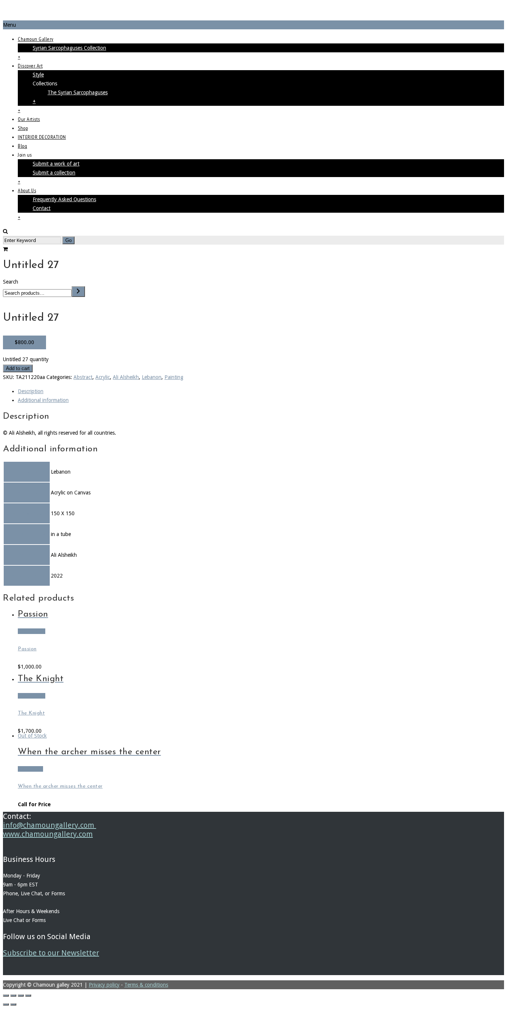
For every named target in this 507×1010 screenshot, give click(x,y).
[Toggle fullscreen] (13, 995)
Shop (23, 128)
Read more (30, 769)
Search (10, 282)
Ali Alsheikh (126, 377)
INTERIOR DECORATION (42, 137)
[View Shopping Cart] (5, 249)
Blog (22, 146)
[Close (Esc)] (28, 995)
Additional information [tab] (43, 400)
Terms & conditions (146, 985)
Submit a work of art (56, 164)
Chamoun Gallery (35, 39)
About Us (27, 190)
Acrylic (102, 377)
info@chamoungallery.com (49, 825)
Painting (173, 377)
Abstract (82, 377)
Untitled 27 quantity (26, 359)
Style (38, 75)
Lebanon (151, 377)
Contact (41, 208)
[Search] (78, 291)
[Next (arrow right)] (13, 1004)
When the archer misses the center (60, 786)
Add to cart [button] (31, 631)
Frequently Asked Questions (64, 199)
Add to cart (18, 368)
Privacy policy (104, 985)
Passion (27, 649)
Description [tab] (30, 391)
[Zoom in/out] (6, 995)
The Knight (31, 713)
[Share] (21, 995)
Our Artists (29, 119)
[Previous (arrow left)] (6, 1004)
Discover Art (30, 65)
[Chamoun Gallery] (253, 11)
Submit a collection (54, 173)
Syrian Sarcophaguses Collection (69, 48)
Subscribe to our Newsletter (51, 952)
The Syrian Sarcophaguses (78, 92)
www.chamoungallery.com (48, 834)
